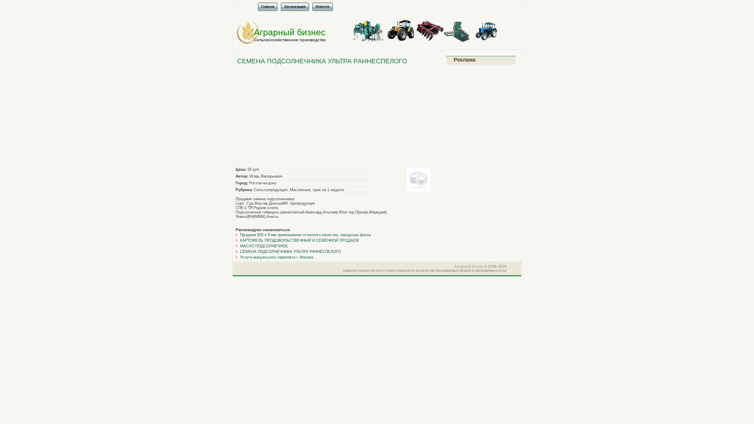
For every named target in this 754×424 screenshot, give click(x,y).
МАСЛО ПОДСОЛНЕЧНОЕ (264, 246)
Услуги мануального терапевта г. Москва (276, 257)
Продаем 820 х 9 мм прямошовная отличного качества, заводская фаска (305, 235)
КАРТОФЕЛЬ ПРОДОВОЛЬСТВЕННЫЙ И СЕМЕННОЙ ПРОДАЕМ (299, 240)
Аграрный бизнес (289, 32)
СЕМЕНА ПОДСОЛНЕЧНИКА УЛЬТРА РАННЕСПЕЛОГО (290, 251)
